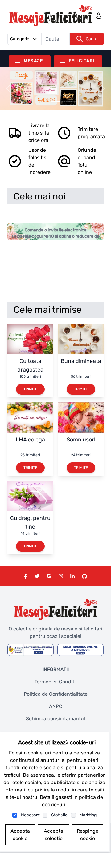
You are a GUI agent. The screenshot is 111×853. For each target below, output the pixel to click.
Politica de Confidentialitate (56, 694)
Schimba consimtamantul (55, 719)
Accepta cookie (20, 834)
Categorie (19, 39)
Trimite (30, 389)
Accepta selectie (53, 834)
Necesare (30, 815)
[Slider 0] (55, 101)
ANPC (55, 706)
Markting (88, 815)
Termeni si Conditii (56, 682)
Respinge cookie (87, 834)
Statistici (59, 815)
